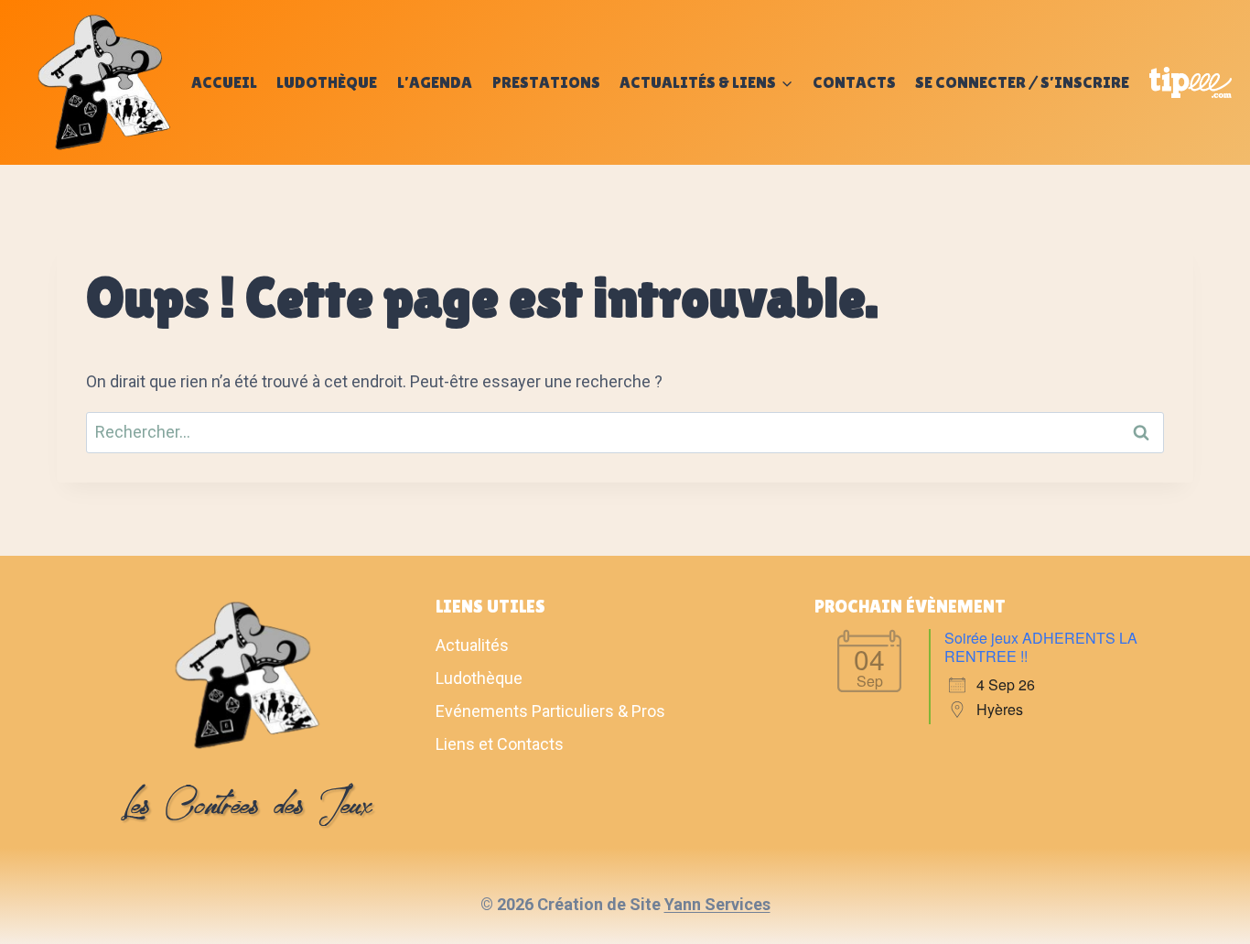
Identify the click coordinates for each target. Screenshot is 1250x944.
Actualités (472, 645)
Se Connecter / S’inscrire (1022, 82)
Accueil (224, 82)
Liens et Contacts (500, 744)
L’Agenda (434, 82)
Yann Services (717, 904)
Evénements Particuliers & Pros (550, 711)
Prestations (546, 82)
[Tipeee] (1190, 82)
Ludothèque (326, 82)
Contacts (854, 82)
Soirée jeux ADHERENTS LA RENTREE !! (1040, 647)
